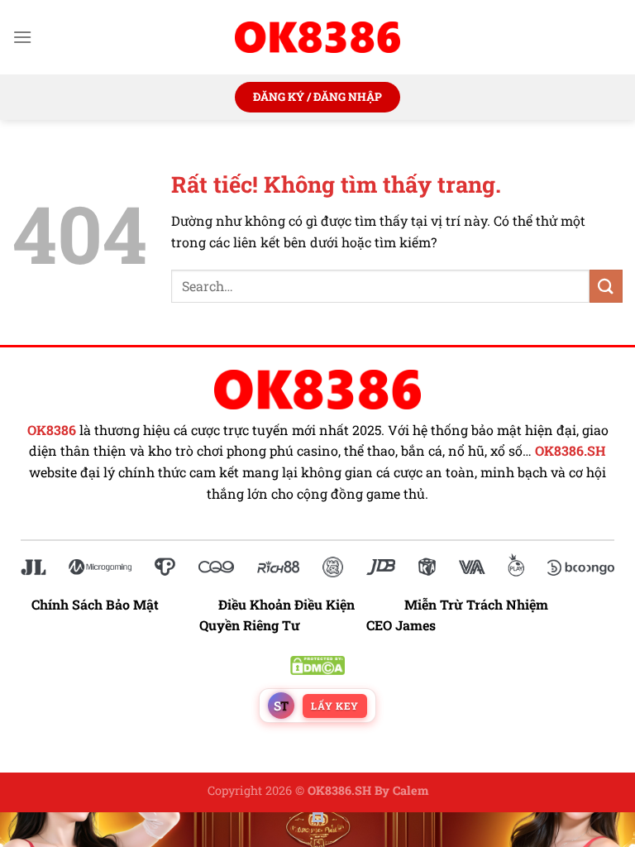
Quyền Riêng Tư (249, 625)
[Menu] (22, 37)
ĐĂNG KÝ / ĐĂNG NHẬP (317, 96)
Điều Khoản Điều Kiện (286, 604)
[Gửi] (606, 286)
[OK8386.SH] (317, 37)
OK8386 (51, 430)
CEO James (401, 625)
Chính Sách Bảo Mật (103, 604)
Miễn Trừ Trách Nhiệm (476, 604)
